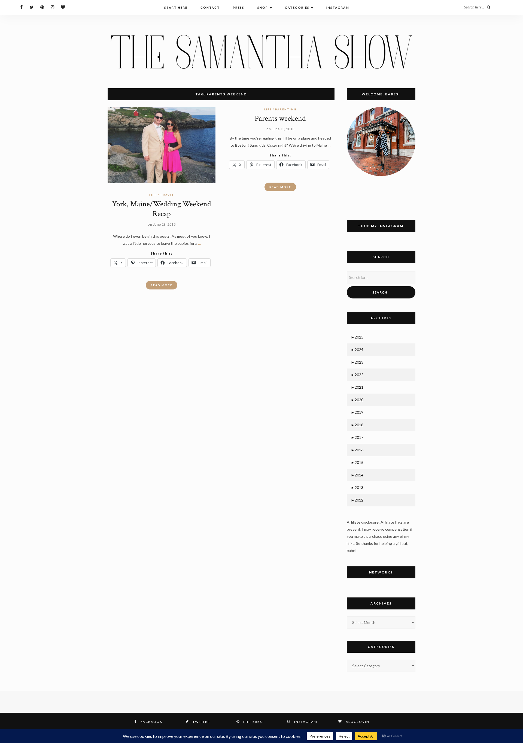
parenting (286, 109)
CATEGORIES (298, 7)
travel (167, 195)
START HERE (175, 7)
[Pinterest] (42, 7)
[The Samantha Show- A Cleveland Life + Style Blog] (261, 51)
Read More (161, 285)
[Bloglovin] (62, 7)
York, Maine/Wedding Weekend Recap (161, 209)
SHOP (263, 7)
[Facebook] (21, 7)
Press (238, 7)
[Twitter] (31, 7)
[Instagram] (52, 7)
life (153, 195)
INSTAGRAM (337, 7)
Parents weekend (280, 118)
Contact (210, 7)
